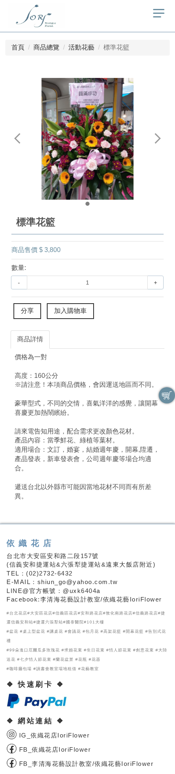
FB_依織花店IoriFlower (54, 749)
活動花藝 (81, 47)
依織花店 (31, 543)
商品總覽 (46, 47)
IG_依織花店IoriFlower (53, 735)
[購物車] (167, 395)
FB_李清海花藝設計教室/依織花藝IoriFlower (85, 763)
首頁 (17, 47)
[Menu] (159, 16)
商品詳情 (30, 339)
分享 (27, 310)
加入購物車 (70, 310)
